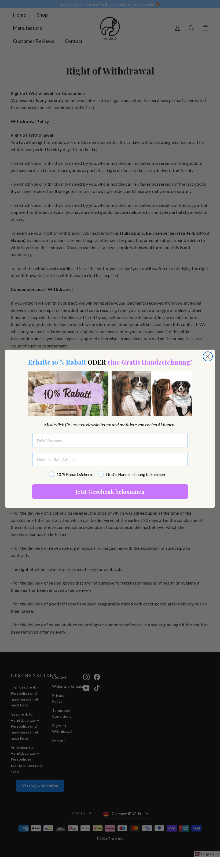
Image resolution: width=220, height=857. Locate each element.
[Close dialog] (207, 356)
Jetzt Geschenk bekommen (110, 491)
